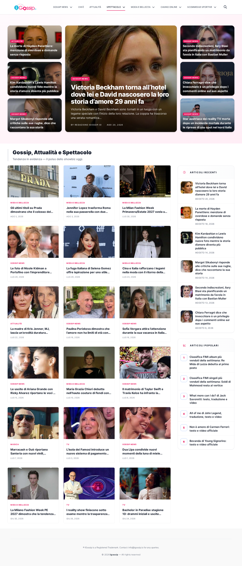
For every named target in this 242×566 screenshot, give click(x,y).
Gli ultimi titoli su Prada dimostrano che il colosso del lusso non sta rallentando (30, 211)
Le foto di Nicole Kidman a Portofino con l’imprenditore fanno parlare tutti (30, 272)
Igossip (114, 554)
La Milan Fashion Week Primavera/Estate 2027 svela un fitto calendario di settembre (144, 211)
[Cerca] (225, 7)
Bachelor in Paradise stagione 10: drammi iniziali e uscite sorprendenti (143, 514)
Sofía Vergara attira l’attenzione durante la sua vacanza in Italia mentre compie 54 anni (144, 332)
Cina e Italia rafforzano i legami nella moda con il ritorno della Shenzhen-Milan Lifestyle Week (144, 272)
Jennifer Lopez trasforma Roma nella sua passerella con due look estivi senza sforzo (88, 211)
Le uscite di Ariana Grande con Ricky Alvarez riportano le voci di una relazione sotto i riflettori (33, 393)
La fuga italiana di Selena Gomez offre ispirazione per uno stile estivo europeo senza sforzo (88, 272)
